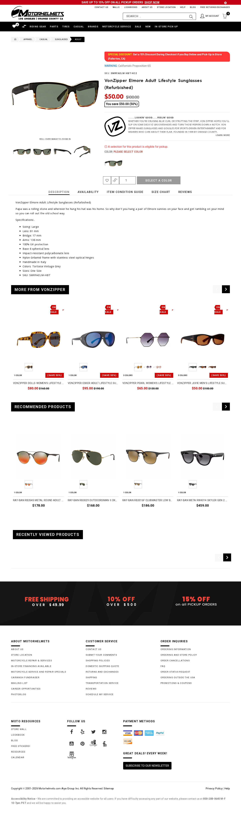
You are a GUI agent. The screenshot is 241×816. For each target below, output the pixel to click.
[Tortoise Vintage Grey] (113, 163)
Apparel (27, 39)
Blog (193, 7)
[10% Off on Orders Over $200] (120, 601)
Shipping (91, 677)
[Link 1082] (71, 743)
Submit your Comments (101, 655)
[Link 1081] (104, 732)
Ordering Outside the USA (178, 677)
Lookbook (18, 735)
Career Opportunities (26, 688)
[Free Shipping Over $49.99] (45, 601)
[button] (209, 16)
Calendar (17, 757)
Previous (10, 151)
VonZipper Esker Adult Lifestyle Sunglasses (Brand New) (93, 383)
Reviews (91, 688)
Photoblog (18, 694)
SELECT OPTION (163, 396)
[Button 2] (191, 16)
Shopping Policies (98, 660)
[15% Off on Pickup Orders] (195, 601)
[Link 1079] (82, 732)
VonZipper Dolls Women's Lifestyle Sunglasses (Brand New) (38, 383)
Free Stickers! (20, 746)
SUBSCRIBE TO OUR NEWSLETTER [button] (147, 765)
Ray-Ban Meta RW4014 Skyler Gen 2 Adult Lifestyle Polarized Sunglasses (202, 500)
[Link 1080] (93, 732)
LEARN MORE (223, 135)
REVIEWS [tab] (185, 192)
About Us (146, 7)
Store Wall (19, 729)
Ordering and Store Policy (179, 655)
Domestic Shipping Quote (102, 666)
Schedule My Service (99, 694)
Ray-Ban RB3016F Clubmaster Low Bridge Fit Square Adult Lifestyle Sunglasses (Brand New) (147, 500)
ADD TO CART (55, 396)
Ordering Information (176, 649)
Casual (44, 39)
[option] (38, 352)
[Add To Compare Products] (115, 180)
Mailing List (19, 683)
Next (91, 151)
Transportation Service (102, 683)
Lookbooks (130, 7)
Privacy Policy (214, 788)
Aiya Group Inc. (70, 788)
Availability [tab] (88, 192)
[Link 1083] (82, 743)
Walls (115, 7)
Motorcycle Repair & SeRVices (31, 660)
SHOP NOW (151, 2)
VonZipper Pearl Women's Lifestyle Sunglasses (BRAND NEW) (147, 383)
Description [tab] (59, 192)
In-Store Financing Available (31, 666)
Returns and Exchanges (102, 671)
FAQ (163, 666)
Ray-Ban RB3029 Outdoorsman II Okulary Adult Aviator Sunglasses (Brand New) (93, 500)
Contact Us (100, 7)
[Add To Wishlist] (107, 180)
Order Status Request (175, 671)
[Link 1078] (71, 732)
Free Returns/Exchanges (215, 7)
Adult (78, 39)
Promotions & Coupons (176, 683)
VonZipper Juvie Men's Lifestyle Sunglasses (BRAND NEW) (202, 383)
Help (182, 7)
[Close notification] (225, 3)
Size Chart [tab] (161, 192)
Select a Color (158, 180)
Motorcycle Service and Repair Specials (38, 671)
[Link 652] (14, 39)
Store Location (166, 7)
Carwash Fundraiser (25, 677)
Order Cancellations (175, 660)
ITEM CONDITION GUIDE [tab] (125, 192)
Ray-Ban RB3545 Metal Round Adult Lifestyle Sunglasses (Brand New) (38, 500)
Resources (18, 751)
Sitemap (109, 788)
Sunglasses (61, 39)
